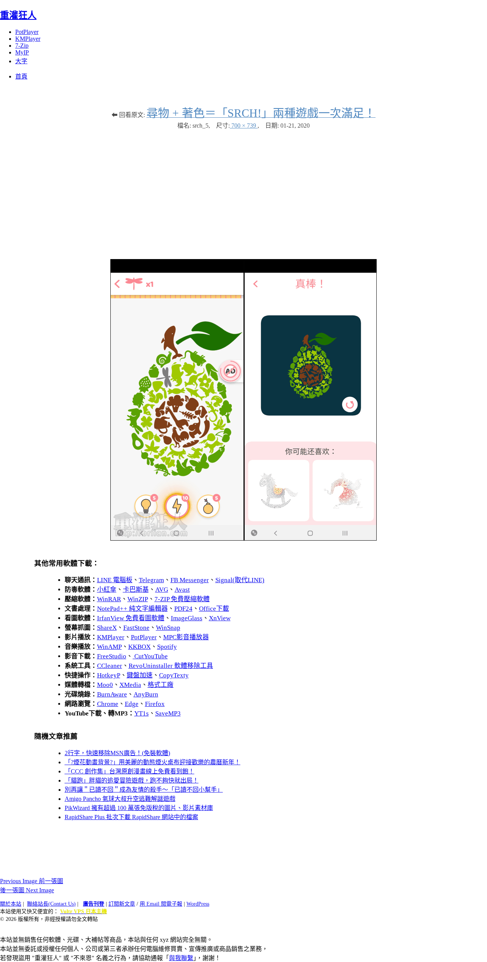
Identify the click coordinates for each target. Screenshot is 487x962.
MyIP (22, 52)
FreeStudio (111, 656)
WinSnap (168, 627)
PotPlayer (26, 32)
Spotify (167, 646)
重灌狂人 (18, 15)
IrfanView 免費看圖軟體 (130, 618)
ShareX (107, 627)
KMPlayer (27, 38)
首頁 (21, 76)
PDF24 (183, 608)
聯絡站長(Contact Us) (51, 904)
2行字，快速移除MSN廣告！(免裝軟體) (117, 753)
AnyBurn (146, 694)
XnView (220, 618)
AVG (161, 589)
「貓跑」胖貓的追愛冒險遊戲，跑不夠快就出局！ (132, 780)
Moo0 (105, 684)
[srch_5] (243, 538)
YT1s (141, 713)
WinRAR (109, 599)
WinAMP (109, 646)
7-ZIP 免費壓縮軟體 (182, 599)
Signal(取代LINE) (239, 580)
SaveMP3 (168, 713)
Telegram (151, 580)
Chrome (107, 703)
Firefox (155, 703)
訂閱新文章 (121, 904)
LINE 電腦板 (114, 580)
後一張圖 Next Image (27, 890)
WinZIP (137, 599)
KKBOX (139, 646)
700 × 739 (244, 125)
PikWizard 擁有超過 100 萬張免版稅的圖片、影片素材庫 (139, 808)
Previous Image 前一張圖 (31, 881)
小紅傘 (106, 589)
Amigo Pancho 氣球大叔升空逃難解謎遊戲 (120, 799)
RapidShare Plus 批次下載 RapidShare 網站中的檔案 (131, 817)
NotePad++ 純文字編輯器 (132, 608)
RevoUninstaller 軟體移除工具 (171, 665)
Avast (182, 589)
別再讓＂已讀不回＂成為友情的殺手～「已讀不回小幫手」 (144, 789)
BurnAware (112, 694)
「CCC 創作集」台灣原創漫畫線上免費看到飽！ (129, 771)
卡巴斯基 (136, 589)
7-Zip (22, 45)
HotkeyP (108, 675)
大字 (21, 61)
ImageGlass (186, 618)
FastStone (136, 627)
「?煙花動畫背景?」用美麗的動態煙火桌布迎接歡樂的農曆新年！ (152, 762)
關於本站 (10, 904)
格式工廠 (160, 684)
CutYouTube (150, 656)
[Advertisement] (243, 190)
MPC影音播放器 (186, 637)
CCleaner (109, 665)
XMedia (130, 684)
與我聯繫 (181, 958)
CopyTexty (174, 675)
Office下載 (214, 608)
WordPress (197, 904)
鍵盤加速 (140, 675)
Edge (131, 703)
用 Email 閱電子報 (161, 904)
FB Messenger (189, 580)
